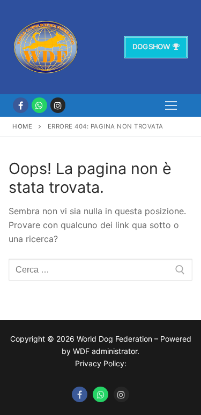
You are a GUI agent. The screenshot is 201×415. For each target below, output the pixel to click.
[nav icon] (171, 105)
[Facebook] (20, 105)
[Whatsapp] (100, 394)
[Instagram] (58, 105)
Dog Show (151, 46)
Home (22, 126)
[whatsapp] (39, 105)
